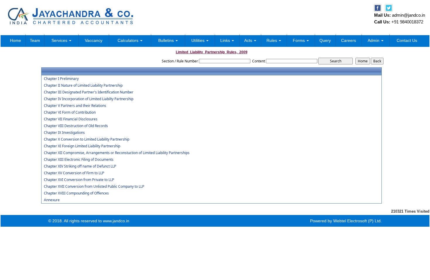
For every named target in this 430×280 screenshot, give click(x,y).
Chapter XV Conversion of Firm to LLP (74, 173)
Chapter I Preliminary (61, 78)
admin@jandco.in (408, 15)
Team (35, 40)
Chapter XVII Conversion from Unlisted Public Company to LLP (94, 186)
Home (15, 40)
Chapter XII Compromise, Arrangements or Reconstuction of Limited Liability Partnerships (117, 153)
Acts (248, 40)
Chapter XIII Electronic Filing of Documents (78, 159)
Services (59, 40)
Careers (348, 40)
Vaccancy (93, 40)
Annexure (52, 200)
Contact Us (407, 40)
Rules (272, 40)
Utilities (198, 40)
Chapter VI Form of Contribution (70, 112)
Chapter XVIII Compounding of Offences (76, 193)
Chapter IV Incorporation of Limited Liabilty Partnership (88, 99)
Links (225, 40)
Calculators (129, 40)
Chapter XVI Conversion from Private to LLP (79, 179)
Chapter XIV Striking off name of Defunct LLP (80, 166)
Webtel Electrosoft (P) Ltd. (357, 220)
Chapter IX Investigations (64, 132)
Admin (374, 40)
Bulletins (166, 40)
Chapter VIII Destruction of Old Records (76, 126)
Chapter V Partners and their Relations (75, 105)
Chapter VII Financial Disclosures (70, 119)
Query (325, 40)
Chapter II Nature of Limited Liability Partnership (83, 85)
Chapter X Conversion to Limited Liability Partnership (86, 139)
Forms (299, 40)
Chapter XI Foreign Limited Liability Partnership (82, 146)
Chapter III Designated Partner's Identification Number (88, 92)
